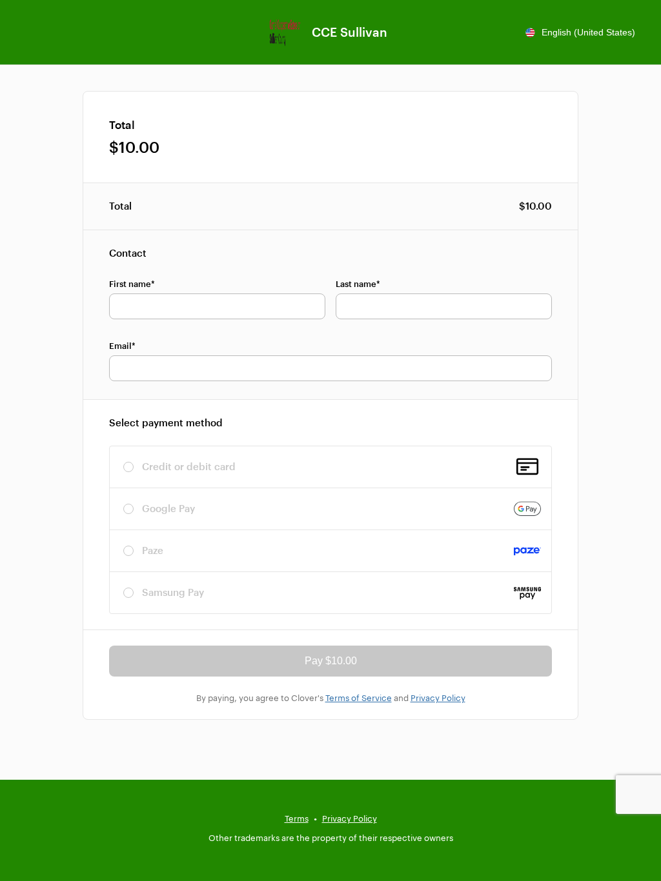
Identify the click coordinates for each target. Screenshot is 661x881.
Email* (122, 346)
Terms (297, 818)
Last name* (358, 284)
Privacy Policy (438, 698)
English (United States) (588, 32)
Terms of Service (358, 698)
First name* (132, 284)
